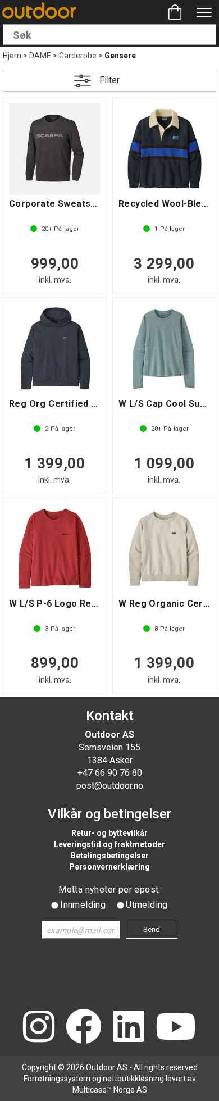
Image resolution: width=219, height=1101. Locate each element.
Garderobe (78, 55)
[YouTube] (176, 1027)
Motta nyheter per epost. (109, 889)
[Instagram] (38, 1027)
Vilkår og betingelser (109, 814)
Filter (109, 80)
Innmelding (83, 904)
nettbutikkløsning (133, 1078)
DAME (40, 55)
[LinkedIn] (128, 1027)
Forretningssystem (57, 1078)
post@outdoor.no (109, 785)
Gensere (120, 55)
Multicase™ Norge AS (109, 1089)
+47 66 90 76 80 (109, 772)
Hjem (12, 55)
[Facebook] (84, 1027)
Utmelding (147, 904)
